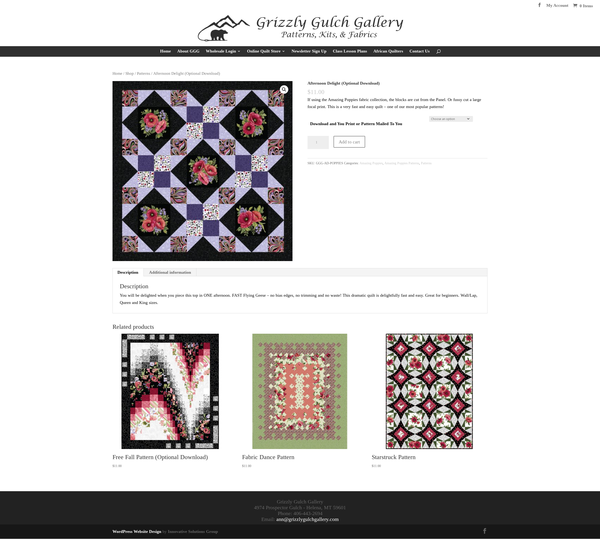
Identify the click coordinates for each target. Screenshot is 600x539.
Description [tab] (127, 272)
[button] (284, 89)
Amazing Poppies (371, 163)
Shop (129, 73)
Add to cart (349, 141)
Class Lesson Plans (350, 51)
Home (165, 51)
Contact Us (419, 51)
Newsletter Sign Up (309, 51)
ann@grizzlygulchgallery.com (307, 519)
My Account (557, 5)
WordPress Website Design (136, 531)
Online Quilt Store (264, 51)
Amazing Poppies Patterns (401, 163)
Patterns (143, 73)
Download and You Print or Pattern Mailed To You (356, 123)
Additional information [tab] (170, 272)
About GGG (188, 51)
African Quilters (388, 51)
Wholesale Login (221, 51)
